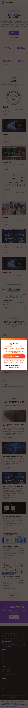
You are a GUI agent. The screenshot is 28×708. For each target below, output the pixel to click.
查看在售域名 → (21, 365)
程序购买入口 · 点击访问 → (14, 356)
